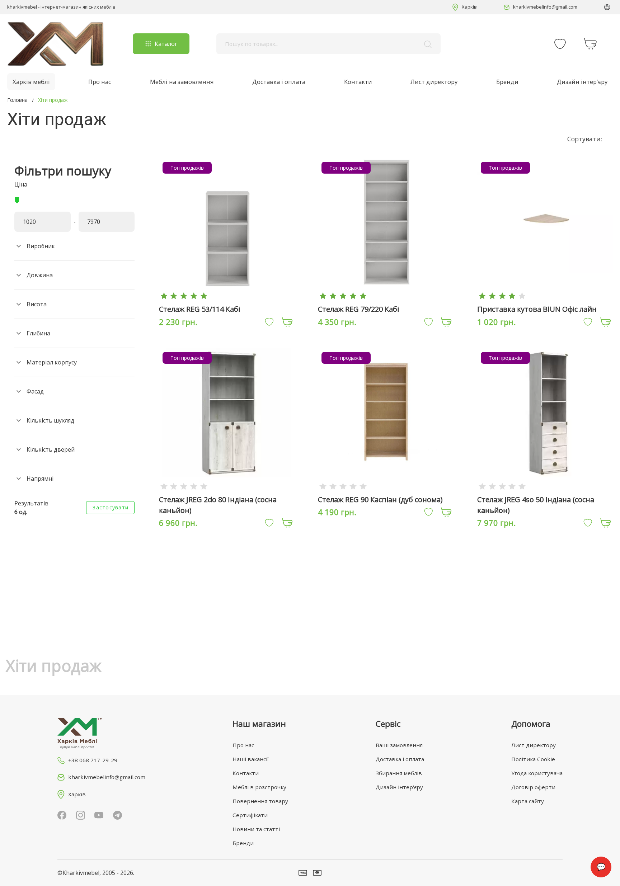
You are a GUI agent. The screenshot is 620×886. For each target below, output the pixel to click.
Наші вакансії (250, 759)
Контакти (358, 81)
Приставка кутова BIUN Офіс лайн (537, 309)
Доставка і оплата (278, 81)
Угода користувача (537, 773)
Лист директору (433, 81)
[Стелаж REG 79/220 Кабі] (386, 295)
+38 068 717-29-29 (92, 760)
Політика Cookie (533, 759)
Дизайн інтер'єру (582, 81)
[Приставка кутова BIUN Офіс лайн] (545, 295)
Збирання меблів (399, 773)
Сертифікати (250, 815)
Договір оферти (533, 787)
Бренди (507, 81)
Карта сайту (527, 801)
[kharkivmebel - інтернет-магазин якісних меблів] (55, 44)
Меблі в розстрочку (259, 787)
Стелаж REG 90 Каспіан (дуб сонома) (380, 499)
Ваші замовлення (399, 745)
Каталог (166, 44)
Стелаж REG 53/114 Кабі (199, 309)
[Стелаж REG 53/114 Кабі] (227, 295)
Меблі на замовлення (182, 81)
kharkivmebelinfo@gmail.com (545, 7)
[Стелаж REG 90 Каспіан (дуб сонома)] (386, 485)
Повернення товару (260, 801)
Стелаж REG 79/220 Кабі (358, 309)
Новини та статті (256, 829)
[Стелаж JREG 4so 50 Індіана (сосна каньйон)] (545, 485)
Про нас (99, 81)
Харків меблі (31, 81)
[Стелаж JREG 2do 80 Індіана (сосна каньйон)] (227, 485)
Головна (17, 99)
